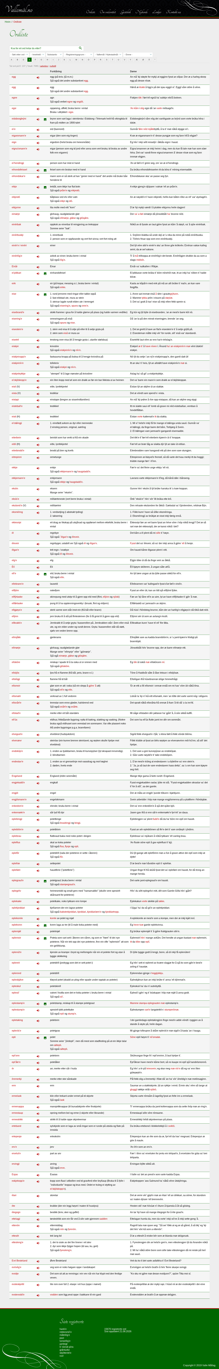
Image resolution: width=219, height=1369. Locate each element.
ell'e (14, 573)
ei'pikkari (16, 273)
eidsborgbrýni (19, 118)
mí (163, 662)
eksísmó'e (17, 505)
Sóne (133, 1037)
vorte (140, 416)
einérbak (16, 224)
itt (155, 416)
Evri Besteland (19, 1260)
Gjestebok (125, 12)
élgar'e (93, 543)
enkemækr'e (18, 812)
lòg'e (62, 260)
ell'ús (14, 719)
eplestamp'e (18, 1003)
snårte (74, 706)
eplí (147, 941)
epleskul (16, 986)
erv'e (14, 1147)
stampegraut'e (67, 884)
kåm (136, 108)
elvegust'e (17, 734)
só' (61, 996)
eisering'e (65, 305)
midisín (140, 260)
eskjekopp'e (18, 1181)
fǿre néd (143, 129)
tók (135, 662)
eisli (14, 386)
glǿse (73, 218)
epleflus (16, 842)
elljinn (106, 597)
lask (62, 1100)
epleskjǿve (17, 979)
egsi (14, 108)
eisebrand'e (18, 312)
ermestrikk (17, 1119)
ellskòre (16, 662)
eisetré (15, 339)
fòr (61, 857)
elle (62, 577)
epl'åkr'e (16, 1062)
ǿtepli (58, 1045)
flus (62, 846)
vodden (54, 1294)
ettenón (16, 1225)
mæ (188, 346)
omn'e (85, 305)
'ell (182, 543)
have (147, 346)
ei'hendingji (18, 163)
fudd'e (156, 819)
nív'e (78, 350)
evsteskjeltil (18, 1284)
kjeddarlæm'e (94, 912)
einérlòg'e (17, 256)
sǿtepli (63, 1049)
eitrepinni (17, 457)
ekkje (14, 467)
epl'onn (16, 1055)
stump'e (72, 1013)
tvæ (141, 924)
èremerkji (17, 1079)
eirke (62, 287)
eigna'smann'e (19, 148)
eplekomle (17, 918)
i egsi (70, 112)
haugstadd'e (83, 471)
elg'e (14, 560)
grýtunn (174, 294)
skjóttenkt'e (65, 1353)
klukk (142, 87)
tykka (144, 298)
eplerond (16, 973)
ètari (14, 1195)
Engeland (17, 776)
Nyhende (141, 12)
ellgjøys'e (17, 610)
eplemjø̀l (16, 931)
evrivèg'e (16, 1267)
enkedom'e (17, 806)
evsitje (15, 1273)
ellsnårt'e (16, 702)
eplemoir (16, 937)
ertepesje (17, 1136)
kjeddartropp (112, 912)
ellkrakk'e (17, 623)
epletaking (17, 1020)
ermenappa (18, 1106)
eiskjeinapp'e (19, 356)
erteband (16, 1126)
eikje (14, 186)
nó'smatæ (155, 1037)
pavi (62, 1338)
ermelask (16, 1096)
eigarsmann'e (19, 135)
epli (76, 846)
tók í (140, 97)
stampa (143, 1003)
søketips (44, 66)
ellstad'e (16, 713)
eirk (14, 283)
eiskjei (15, 346)
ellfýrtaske (17, 597)
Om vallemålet (108, 12)
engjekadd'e (18, 782)
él (13, 533)
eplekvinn (17, 924)
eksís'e (15, 499)
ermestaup (17, 1113)
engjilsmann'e (19, 799)
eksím (15, 488)
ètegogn (16, 1212)
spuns (75, 305)
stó (70, 201)
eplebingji (17, 819)
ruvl (61, 1356)
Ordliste (90, 12)
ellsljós (15, 672)
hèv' (143, 937)
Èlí (13, 567)
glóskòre (64, 666)
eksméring (17, 512)
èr (13, 1068)
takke (161, 901)
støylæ (168, 298)
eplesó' (15, 992)
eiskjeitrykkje (18, 373)
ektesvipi (16, 522)
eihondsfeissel (19, 169)
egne (14, 97)
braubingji (65, 823)
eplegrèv (16, 891)
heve (136, 924)
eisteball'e (17, 406)
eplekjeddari (18, 908)
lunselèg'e (65, 1341)
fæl (141, 214)
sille (158, 533)
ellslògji (16, 679)
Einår (14, 266)
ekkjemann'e (66, 471)
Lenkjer (156, 12)
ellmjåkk (16, 637)
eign (14, 142)
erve (62, 1168)
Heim (7, 22)
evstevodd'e (18, 1294)
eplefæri (16, 870)
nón (62, 1229)
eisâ (65, 333)
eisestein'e (17, 329)
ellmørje (64, 218)
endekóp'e (17, 751)
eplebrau (16, 836)
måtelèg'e (65, 1335)
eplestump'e (18, 1009)
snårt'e (63, 706)
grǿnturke (65, 1350)
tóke (138, 941)
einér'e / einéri (19, 245)
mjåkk (151, 129)
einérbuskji (17, 235)
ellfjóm (15, 590)
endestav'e (17, 761)
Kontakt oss (173, 12)
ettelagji (16, 1219)
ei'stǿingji (17, 423)
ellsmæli (16, 696)
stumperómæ (171, 1009)
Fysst (133, 543)
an (172, 346)
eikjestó (75, 190)
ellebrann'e (18, 584)
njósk (116, 597)
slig (142, 108)
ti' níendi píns (66, 1347)
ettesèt (15, 1235)
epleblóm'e (17, 829)
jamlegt (63, 1344)
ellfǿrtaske (17, 603)
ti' (142, 346)
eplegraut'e (18, 880)
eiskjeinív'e (66, 350)
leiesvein (151, 1068)
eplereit (16, 962)
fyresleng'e (66, 1250)
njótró (153, 1089)
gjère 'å (92, 685)
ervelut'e (16, 1153)
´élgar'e (64, 537)
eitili (14, 444)
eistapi (15, 399)
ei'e (13, 129)
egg (14, 77)
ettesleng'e (17, 1242)
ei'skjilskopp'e (19, 380)
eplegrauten (153, 1003)
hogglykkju (157, 973)
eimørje (16, 214)
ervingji (16, 1164)
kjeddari (81, 912)
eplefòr (15, 853)
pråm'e (63, 190)
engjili (15, 793)
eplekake (16, 901)
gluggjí (133, 1089)
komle (53, 918)
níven (154, 346)
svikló (171, 1126)
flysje (67, 846)
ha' (168, 214)
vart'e (147, 1009)
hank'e (63, 1329)
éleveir (75, 537)
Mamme (134, 1003)
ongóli (79, 101)
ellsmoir (16, 685)
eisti (14, 416)
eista (14, 393)
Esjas (15, 1174)
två (136, 256)
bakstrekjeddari (68, 912)
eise (14, 294)
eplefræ (16, 863)
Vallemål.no (18, 9)
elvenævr (17, 740)
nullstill (53, 66)
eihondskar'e (18, 176)
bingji (77, 823)
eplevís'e (16, 1030)
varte (159, 108)
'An (131, 108)
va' (136, 214)
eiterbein (16, 437)
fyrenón (72, 1229)
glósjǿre (84, 218)
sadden (103, 1219)
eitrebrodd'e (18, 450)
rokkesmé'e (66, 1332)
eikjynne (16, 207)
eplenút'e (16, 952)
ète (13, 1206)
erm (14, 1085)
